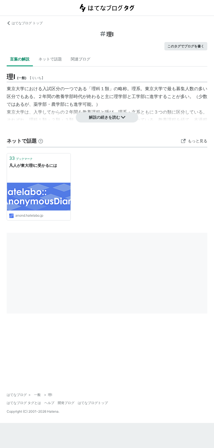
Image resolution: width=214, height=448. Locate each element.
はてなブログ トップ (27, 23)
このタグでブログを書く (185, 46)
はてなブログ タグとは (24, 403)
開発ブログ (66, 403)
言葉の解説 (20, 59)
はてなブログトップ (93, 403)
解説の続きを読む (104, 117)
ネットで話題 (50, 59)
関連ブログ (80, 59)
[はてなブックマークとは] (40, 141)
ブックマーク (21, 158)
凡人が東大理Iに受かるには (33, 165)
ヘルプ (49, 403)
